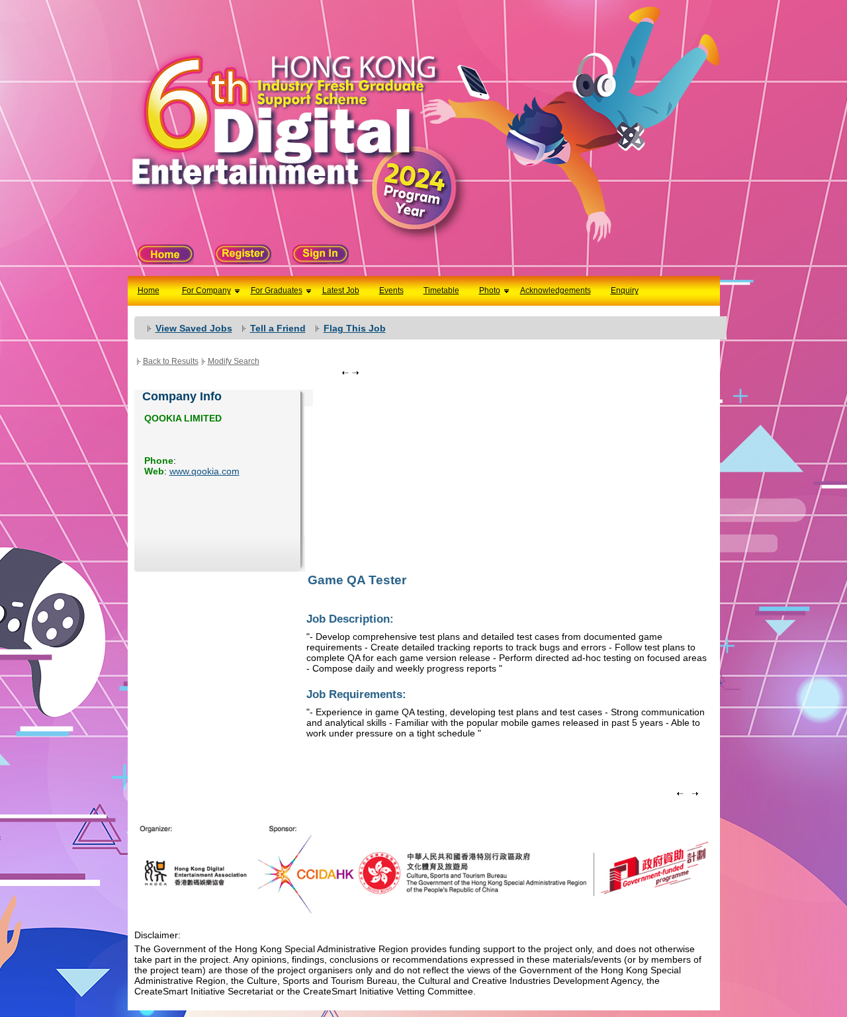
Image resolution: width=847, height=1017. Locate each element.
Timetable (441, 290)
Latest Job (340, 290)
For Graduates (276, 290)
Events (391, 290)
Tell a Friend (278, 328)
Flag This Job (355, 328)
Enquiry (625, 290)
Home (148, 290)
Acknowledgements (555, 290)
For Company (206, 290)
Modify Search (233, 361)
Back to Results (171, 361)
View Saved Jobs (194, 328)
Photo (489, 290)
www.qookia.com (204, 471)
